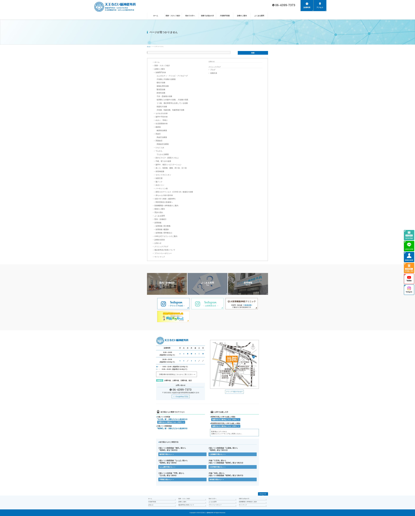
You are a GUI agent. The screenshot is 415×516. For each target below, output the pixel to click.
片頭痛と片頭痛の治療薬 (166, 79)
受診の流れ (158, 212)
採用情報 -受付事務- (163, 226)
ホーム (157, 62)
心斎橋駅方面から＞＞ (218, 454)
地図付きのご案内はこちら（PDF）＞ (171, 422)
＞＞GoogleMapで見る (180, 396)
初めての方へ (212, 498)
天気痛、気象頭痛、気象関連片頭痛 (170, 110)
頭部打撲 (159, 178)
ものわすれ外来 (162, 113)
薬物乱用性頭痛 (163, 86)
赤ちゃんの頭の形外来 (164, 195)
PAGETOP (263, 494)
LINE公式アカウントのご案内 (165, 236)
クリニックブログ (161, 246)
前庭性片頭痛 (162, 107)
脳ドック (159, 182)
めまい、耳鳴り (162, 120)
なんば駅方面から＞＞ (167, 467)
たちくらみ (160, 147)
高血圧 (158, 134)
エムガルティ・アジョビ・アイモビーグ (172, 76)
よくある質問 (159, 216)
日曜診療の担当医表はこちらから (176, 374)
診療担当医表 (159, 240)
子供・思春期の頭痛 (164, 96)
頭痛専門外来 (161, 72)
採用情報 (157, 223)
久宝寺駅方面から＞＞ (218, 467)
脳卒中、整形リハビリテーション (168, 165)
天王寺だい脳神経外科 (206, 512)
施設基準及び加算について (164, 250)
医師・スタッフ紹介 (162, 65)
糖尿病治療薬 (162, 130)
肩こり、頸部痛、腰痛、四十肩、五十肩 (171, 168)
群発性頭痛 (161, 93)
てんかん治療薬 (163, 154)
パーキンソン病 (162, 188)
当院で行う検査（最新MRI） (165, 199)
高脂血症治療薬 (163, 144)
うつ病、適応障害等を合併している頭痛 (172, 103)
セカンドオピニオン (163, 175)
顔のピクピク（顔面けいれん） (168, 158)
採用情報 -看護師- (162, 229)
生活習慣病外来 (162, 123)
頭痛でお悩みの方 (244, 498)
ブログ (212, 70)
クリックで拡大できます (234, 391)
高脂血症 (159, 141)
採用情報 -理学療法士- (164, 233)
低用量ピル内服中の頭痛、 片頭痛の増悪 (172, 100)
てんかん (159, 151)
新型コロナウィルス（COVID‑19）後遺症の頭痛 (174, 192)
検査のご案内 (159, 209)
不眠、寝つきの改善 (163, 161)
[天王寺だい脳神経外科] (112, 9)
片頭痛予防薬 (152, 501)
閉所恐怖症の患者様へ (164, 202)
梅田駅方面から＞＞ (166, 454)
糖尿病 (158, 127)
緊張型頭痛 (161, 89)
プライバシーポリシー (163, 253)
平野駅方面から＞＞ (166, 479)
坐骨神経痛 (160, 171)
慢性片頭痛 (161, 83)
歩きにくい (160, 185)
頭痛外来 (213, 73)
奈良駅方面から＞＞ (217, 479)
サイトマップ (159, 257)
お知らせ (157, 243)
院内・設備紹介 (160, 219)
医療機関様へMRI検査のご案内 (166, 206)
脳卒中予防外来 (162, 117)
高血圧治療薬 (162, 137)
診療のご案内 (159, 69)
